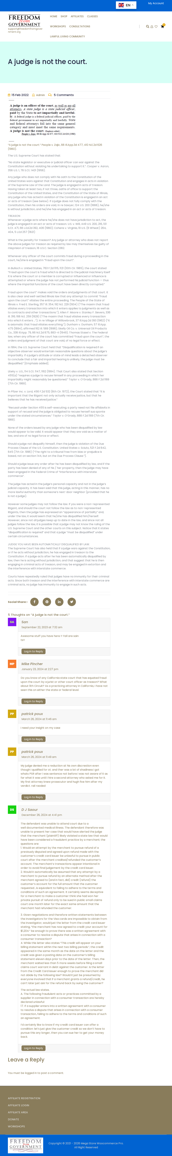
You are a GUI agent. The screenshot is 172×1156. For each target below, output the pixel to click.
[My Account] (152, 27)
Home (53, 16)
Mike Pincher (32, 664)
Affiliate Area (18, 1112)
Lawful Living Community (67, 36)
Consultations (79, 26)
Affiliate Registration (24, 1098)
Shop (64, 16)
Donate (13, 1119)
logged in (31, 1073)
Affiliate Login (18, 1105)
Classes (92, 16)
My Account (156, 3)
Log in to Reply (33, 651)
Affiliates (77, 16)
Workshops (58, 26)
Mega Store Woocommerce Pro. (102, 1143)
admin (40, 95)
